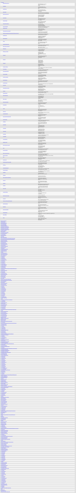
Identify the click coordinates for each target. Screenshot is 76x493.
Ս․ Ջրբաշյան (3, 457)
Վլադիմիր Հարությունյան (5, 468)
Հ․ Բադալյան (3, 357)
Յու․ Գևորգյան (3, 400)
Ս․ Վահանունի (3, 459)
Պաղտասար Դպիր (4, 421)
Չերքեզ (2, 420)
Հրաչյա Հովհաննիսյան (4, 355)
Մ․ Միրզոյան (3, 394)
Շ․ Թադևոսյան (3, 418)
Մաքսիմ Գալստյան (4, 377)
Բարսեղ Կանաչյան (4, 270)
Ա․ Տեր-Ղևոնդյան (3, 265)
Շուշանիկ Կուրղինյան (4, 417)
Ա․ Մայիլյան (3, 260)
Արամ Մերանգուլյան (4, 244)
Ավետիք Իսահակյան (4, 241)
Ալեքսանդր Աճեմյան (4, 225)
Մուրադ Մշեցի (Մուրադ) (4, 387)
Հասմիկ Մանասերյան (4, 342)
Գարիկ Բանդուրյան (4, 274)
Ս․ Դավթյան (3, 453)
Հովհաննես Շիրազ (4, 353)
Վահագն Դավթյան (4, 462)
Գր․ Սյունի (2, 278)
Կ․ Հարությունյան (4, 337)
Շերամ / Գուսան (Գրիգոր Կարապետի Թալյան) (8, 414)
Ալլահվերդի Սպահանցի (4, 232)
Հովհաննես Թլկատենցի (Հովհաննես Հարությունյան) (9, 348)
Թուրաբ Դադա (3, 320)
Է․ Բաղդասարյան (4, 316)
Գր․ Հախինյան (3, 277)
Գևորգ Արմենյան (3, 281)
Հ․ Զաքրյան (3, 359)
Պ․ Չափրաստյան (3, 427)
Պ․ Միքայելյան (3, 426)
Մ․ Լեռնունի (3, 390)
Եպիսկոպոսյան (3, 305)
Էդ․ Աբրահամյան (3, 314)
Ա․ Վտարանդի (3, 263)
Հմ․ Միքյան (2, 347)
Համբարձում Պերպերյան (5, 339)
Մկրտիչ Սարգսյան (4, 385)
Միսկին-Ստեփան (3, 381)
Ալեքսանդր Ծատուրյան (4, 228)
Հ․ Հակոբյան (3, 361)
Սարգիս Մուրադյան (4, 438)
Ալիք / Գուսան (3, 231)
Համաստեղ (3, 338)
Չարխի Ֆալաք (3, 419)
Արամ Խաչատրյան (4, 243)
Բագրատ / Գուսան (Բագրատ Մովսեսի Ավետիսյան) (9, 268)
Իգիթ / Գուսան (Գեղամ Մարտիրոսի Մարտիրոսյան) (8, 323)
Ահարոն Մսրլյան (3, 235)
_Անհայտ (2, 2)
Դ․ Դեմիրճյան (3, 300)
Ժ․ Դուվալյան (3, 322)
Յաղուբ (2, 396)
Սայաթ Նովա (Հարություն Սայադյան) (7, 436)
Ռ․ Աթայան (2, 434)
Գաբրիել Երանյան (4, 273)
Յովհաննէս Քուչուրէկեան (5, 397)
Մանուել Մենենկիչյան (4, 376)
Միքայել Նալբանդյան (4, 382)
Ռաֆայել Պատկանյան (4, 430)
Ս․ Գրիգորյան (3, 451)
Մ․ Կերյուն (2, 391)
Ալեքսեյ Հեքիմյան (3, 230)
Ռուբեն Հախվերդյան (4, 433)
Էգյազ (2, 310)
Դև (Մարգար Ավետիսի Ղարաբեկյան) (6, 299)
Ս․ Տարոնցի (3, 460)
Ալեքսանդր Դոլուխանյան (5, 227)
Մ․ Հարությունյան (4, 392)
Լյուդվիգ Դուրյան (3, 324)
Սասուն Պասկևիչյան (4, 437)
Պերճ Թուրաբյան (3, 424)
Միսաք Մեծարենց (3, 379)
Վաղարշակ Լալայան (4, 465)
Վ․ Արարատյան (3, 474)
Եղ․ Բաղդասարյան (4, 304)
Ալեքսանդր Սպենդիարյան (5, 229)
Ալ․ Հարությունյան (4, 233)
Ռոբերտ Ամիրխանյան (4, 431)
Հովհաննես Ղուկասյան (4, 351)
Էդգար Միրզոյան (3, 312)
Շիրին (2, 415)
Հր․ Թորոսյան (3, 356)
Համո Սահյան (3, 340)
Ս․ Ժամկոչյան (3, 455)
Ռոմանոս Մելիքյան (4, 432)
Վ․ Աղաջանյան (3, 471)
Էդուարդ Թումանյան (4, 313)
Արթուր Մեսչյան (3, 247)
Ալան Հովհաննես (3, 224)
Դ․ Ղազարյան (3, 301)
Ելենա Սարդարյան (4, 302)
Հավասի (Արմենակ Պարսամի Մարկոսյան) (7, 343)
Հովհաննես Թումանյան (4, 349)
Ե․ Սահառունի (3, 308)
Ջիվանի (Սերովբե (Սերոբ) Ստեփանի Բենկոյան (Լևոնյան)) (9, 428)
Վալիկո (2, 461)
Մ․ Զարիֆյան (3, 388)
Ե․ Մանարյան (3, 307)
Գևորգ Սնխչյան (3, 284)
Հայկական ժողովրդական (5, 341)
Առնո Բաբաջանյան (4, 240)
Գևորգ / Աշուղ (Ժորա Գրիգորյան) (6, 279)
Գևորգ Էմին (3, 282)
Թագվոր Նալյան (3, 317)
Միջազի (2, 378)
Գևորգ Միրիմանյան (4, 283)
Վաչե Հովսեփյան (3, 466)
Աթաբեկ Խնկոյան (3, 222)
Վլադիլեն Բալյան (3, 467)
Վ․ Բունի (2, 475)
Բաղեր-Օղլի (3, 269)
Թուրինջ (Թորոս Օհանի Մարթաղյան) (6, 321)
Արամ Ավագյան (3, 242)
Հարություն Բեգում (4, 345)
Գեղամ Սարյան (3, 275)
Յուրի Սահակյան (3, 399)
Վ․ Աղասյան (3, 472)
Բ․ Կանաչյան (3, 272)
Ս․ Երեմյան (2, 454)
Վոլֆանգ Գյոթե (3, 469)
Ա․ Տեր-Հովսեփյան (4, 264)
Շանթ (2, 413)
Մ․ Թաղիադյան (3, 389)
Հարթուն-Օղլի (3, 344)
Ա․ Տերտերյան (3, 266)
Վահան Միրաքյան (4, 463)
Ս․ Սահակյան (3, 458)
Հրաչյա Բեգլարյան (4, 354)
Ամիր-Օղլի (2, 236)
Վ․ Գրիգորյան (3, 476)
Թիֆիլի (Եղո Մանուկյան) (4, 318)
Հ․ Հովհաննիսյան (3, 362)
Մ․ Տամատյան (3, 395)
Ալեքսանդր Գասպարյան (5, 226)
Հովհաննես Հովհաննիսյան (5, 350)
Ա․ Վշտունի (2, 262)
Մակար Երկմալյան (4, 375)
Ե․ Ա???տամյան (3, 306)
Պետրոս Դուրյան (3, 423)
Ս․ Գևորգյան (3, 452)
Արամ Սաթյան (3, 245)
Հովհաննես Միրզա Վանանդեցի (6, 352)
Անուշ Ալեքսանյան (4, 237)
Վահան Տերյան (3, 464)
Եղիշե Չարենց (3, 303)
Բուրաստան (3, 271)
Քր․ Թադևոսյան (3, 490)
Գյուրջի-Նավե (3, 276)
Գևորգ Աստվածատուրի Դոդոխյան (6, 280)
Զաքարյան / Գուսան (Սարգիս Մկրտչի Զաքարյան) (8, 309)
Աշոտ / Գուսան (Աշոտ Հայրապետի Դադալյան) (8, 238)
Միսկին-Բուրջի (3, 380)
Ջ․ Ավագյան (3, 429)
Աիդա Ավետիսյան (4, 223)
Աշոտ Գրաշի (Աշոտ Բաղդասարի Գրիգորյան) (8, 239)
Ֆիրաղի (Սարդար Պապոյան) (5, 491)
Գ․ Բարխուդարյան (4, 285)
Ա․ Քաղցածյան (3, 267)
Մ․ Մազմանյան (3, 393)
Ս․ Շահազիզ (3, 456)
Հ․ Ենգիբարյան (3, 358)
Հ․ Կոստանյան (3, 360)
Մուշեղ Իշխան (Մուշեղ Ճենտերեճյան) (6, 386)
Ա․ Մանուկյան (3, 261)
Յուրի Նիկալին (3, 398)
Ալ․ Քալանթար (3, 234)
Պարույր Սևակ (3, 422)
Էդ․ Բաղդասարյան (4, 315)
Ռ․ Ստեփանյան (3, 435)
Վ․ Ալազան (2, 470)
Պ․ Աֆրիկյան (3, 425)
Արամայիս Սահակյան (4, 246)
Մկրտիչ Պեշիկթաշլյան (4, 384)
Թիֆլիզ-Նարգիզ (3, 319)
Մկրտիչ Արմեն (3, 383)
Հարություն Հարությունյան (5, 346)
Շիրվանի (2, 416)
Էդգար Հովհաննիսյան (4, 311)
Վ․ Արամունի (3, 473)
